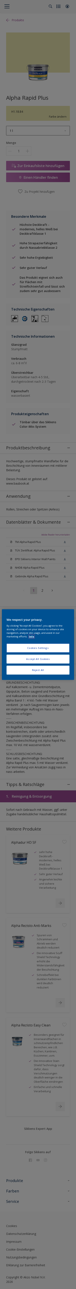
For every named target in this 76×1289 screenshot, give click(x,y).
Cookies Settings (38, 648)
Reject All (38, 670)
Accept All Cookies (38, 659)
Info (31, 636)
